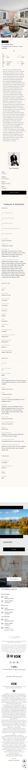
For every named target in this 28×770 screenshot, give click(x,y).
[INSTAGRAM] (10, 662)
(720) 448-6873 (7, 613)
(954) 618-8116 (5, 178)
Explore (14, 549)
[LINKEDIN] (14, 662)
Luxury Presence (22, 669)
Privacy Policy (19, 676)
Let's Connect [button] (14, 579)
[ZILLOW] (17, 662)
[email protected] (13, 687)
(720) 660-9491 (7, 624)
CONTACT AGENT (14, 192)
